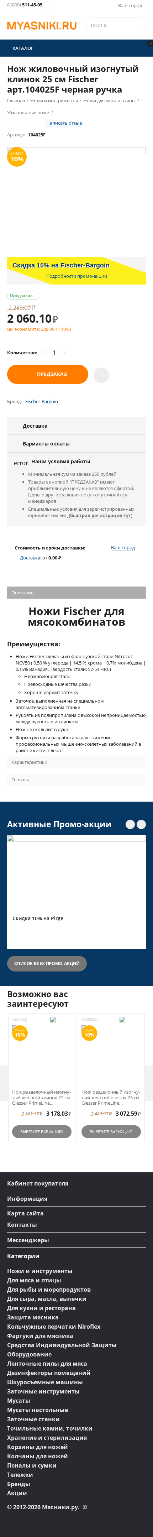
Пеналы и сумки (32, 1465)
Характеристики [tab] (29, 762)
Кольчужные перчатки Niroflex (53, 1326)
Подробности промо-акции (76, 276)
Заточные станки (33, 1419)
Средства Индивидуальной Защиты (62, 1345)
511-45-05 (24, 5)
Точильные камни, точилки (50, 1428)
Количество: (22, 352)
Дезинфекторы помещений (49, 1373)
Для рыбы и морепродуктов (49, 1289)
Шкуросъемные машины (45, 1382)
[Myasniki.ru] (41, 25)
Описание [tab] (22, 592)
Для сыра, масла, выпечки (46, 1299)
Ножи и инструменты (40, 1271)
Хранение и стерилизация (47, 1438)
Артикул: (16, 134)
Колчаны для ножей (37, 1456)
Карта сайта (25, 1213)
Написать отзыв (64, 123)
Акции (17, 1493)
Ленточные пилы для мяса (47, 1363)
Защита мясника (33, 1317)
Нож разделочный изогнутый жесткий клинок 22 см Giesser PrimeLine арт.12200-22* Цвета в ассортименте (41, 1097)
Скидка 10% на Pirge (37, 919)
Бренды (18, 1484)
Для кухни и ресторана (41, 1308)
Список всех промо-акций (47, 963)
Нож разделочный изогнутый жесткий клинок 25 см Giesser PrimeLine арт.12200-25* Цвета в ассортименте (110, 1097)
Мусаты (18, 1401)
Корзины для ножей (37, 1447)
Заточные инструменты (43, 1391)
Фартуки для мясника (40, 1336)
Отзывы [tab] (20, 779)
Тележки (20, 1475)
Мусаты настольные (37, 1410)
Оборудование (29, 1354)
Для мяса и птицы (34, 1280)
